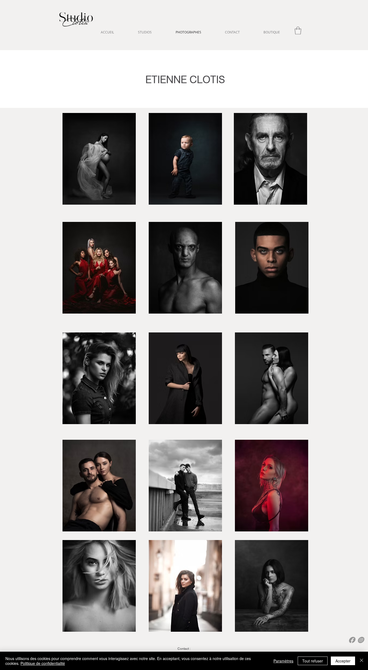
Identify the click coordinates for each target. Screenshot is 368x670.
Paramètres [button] (283, 661)
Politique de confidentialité (42, 663)
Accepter (342, 661)
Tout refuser (312, 661)
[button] (298, 31)
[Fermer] (361, 661)
